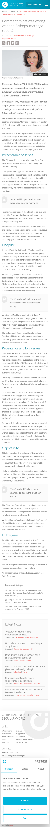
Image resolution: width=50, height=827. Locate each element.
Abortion (17, 672)
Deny (25, 818)
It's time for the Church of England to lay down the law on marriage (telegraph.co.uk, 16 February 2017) (24, 593)
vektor (11, 825)
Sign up (19, 731)
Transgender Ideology (21, 649)
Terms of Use (21, 742)
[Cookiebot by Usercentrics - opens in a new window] (35, 761)
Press (4, 739)
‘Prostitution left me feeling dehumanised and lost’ (18, 633)
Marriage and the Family (24, 695)
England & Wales (9, 38)
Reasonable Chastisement (23, 684)
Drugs (16, 660)
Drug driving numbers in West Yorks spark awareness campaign (22, 656)
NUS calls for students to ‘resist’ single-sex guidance (23, 645)
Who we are (7, 731)
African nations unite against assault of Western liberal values (24, 691)
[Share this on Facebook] (8, 43)
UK (32, 649)
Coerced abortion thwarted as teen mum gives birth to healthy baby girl (25, 668)
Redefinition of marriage (24, 36)
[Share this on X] (3, 43)
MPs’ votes (6, 734)
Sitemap (5, 742)
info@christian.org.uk (16, 756)
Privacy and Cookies (24, 739)
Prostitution (20, 637)
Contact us (20, 737)
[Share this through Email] (12, 43)
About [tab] (41, 769)
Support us (20, 734)
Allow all (25, 801)
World (25, 672)
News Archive (7, 737)
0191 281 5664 (11, 753)
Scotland (37, 684)
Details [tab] (25, 769)
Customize (24, 809)
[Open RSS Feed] (17, 43)
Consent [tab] (9, 769)
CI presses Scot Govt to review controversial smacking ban (19, 679)
